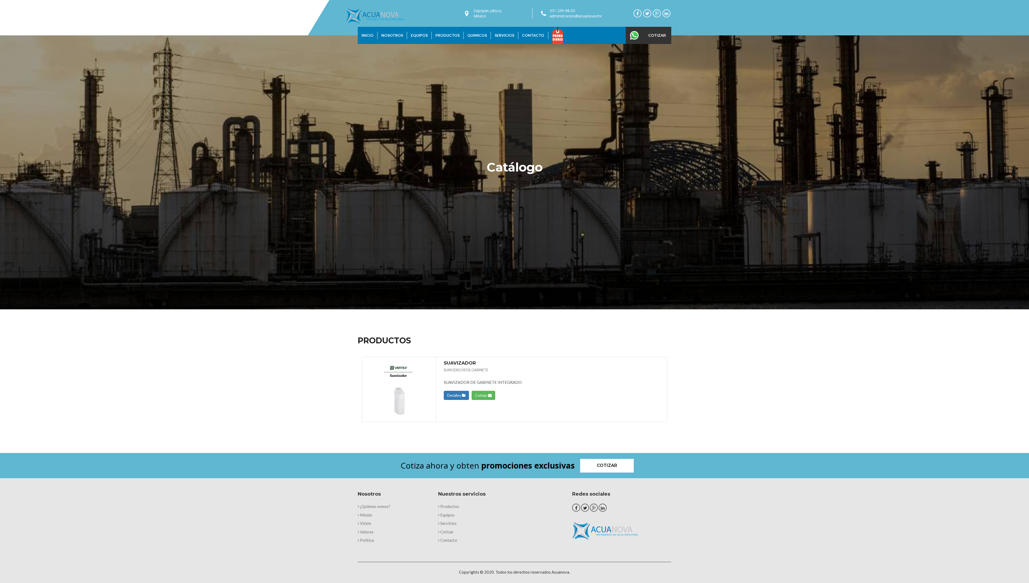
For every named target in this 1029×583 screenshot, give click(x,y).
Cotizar (657, 35)
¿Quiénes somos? (374, 506)
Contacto (533, 35)
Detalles (454, 395)
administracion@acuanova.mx (576, 15)
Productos (447, 35)
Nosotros (392, 35)
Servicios (504, 35)
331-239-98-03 (562, 10)
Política (366, 540)
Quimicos (477, 35)
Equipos (419, 35)
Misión (365, 515)
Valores (366, 531)
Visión (365, 523)
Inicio (367, 35)
